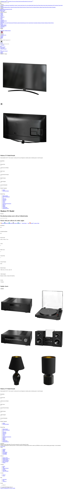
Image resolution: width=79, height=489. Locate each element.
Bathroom (6, 7)
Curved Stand (5, 207)
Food (30, 7)
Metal (32, 5)
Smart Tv (4, 200)
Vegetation (54, 7)
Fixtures (27, 7)
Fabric (24, 5)
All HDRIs (2, 9)
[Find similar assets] (1, 104)
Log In (1, 27)
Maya (2, 19)
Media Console (5, 195)
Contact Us (4, 481)
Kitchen (37, 7)
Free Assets (3, 10)
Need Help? (2, 26)
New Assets (2, 11)
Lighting (40, 7)
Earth (22, 5)
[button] (39, 3)
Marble (30, 5)
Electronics (24, 7)
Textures (1, 35)
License (13, 488)
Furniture (34, 7)
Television (4, 198)
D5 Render (15, 22)
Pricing (1, 23)
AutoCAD (7, 22)
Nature (35, 5)
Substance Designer (41, 22)
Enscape (24, 22)
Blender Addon (5, 457)
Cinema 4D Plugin (6, 460)
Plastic (42, 5)
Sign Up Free (2, 446)
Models (1, 36)
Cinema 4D (2, 17)
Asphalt (10, 5)
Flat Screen (4, 199)
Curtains (11, 7)
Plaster (39, 5)
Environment (6, 9)
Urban (59, 5)
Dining (18, 7)
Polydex (52, 22)
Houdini (1, 20)
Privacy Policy (9, 488)
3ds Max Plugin (5, 459)
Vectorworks (11, 22)
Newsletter (4, 470)
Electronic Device (6, 208)
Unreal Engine (30, 22)
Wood (62, 5)
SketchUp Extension (6, 458)
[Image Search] (1, 42)
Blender (1, 14)
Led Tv (4, 201)
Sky (11, 9)
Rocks (46, 7)
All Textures (2, 5)
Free (26, 5)
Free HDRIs (5, 454)
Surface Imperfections (49, 5)
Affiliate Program (3, 25)
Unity (27, 22)
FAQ (3, 480)
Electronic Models (6, 190)
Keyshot (21, 22)
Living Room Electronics (7, 203)
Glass (28, 5)
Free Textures (5, 452)
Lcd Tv (4, 202)
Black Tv (4, 204)
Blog (3, 467)
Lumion (18, 22)
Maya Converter (5, 461)
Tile (53, 5)
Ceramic (15, 5)
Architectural (7, 5)
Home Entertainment (6, 196)
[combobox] (39, 40)
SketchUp (3, 21)
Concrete (19, 5)
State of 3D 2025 (5, 471)
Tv (3, 197)
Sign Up (4, 474)
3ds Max (1, 16)
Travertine (56, 5)
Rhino (1, 22)
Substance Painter (48, 22)
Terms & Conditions (3, 488)
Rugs (48, 7)
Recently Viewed (3, 24)
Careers (4, 469)
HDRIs (1, 37)
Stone (44, 5)
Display (4, 205)
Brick (13, 5)
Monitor (4, 206)
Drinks (21, 7)
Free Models (5, 453)
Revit (4, 22)
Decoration (15, 7)
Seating (50, 7)
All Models (2, 7)
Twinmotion (35, 22)
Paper (37, 5)
